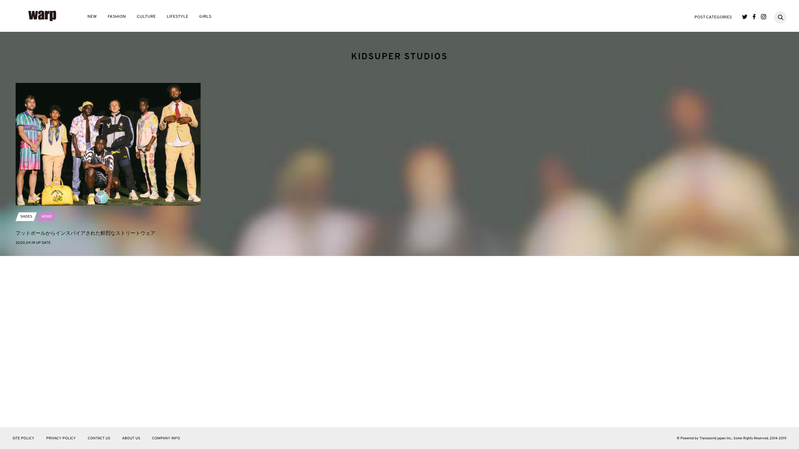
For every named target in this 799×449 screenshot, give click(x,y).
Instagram (763, 16)
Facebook (754, 16)
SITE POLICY (23, 438)
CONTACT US (99, 438)
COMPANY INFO (166, 438)
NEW (92, 16)
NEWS (47, 217)
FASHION (117, 16)
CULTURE (146, 16)
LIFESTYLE (177, 16)
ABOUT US (131, 438)
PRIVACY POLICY (61, 438)
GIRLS (205, 16)
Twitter (745, 16)
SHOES (26, 217)
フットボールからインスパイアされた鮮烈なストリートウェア (85, 233)
